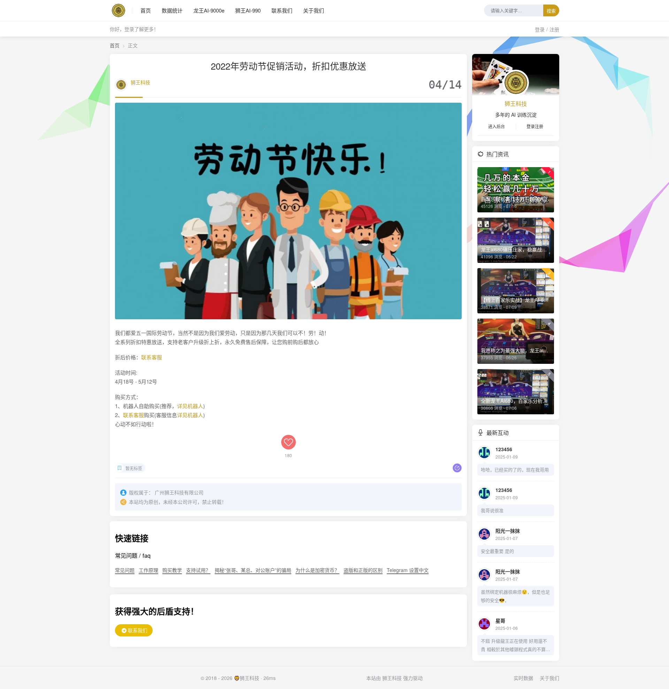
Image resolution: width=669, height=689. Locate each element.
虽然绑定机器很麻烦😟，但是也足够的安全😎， (515, 595)
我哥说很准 (492, 510)
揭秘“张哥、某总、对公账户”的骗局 (253, 569)
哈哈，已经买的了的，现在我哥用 (515, 469)
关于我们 (313, 10)
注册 (554, 29)
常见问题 (124, 569)
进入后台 (496, 126)
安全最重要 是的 (497, 551)
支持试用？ (198, 569)
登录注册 (534, 126)
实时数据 (523, 677)
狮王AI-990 (248, 10)
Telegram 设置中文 (408, 569)
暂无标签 (133, 468)
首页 (145, 10)
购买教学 (172, 569)
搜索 (551, 11)
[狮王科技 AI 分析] (121, 10)
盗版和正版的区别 (363, 569)
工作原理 (148, 569)
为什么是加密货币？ (317, 569)
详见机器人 (190, 405)
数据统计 (172, 10)
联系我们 (281, 10)
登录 (540, 29)
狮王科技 (140, 82)
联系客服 (151, 357)
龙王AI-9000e (208, 10)
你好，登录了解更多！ (134, 28)
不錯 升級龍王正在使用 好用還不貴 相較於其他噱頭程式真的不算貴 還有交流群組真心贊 (515, 645)
